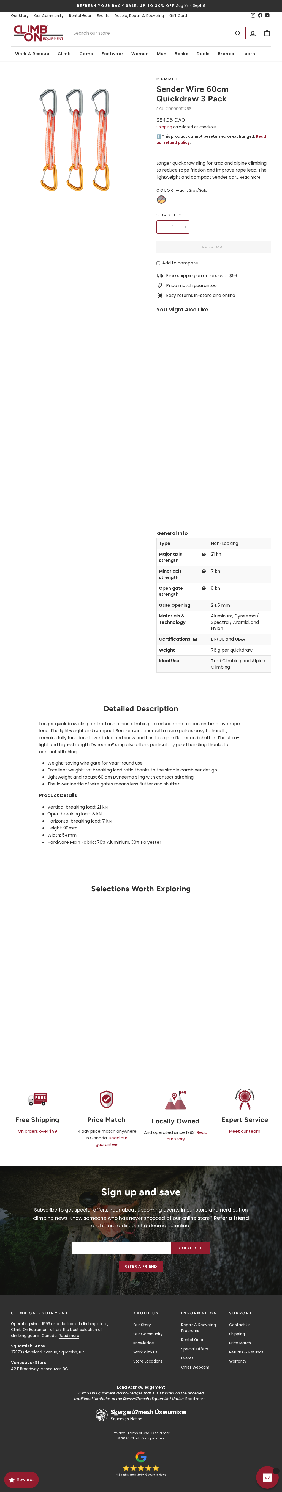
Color (181, 190)
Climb (64, 54)
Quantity (169, 215)
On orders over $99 (37, 1131)
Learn (248, 54)
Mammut (167, 79)
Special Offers (194, 1349)
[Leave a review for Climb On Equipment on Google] (141, 1463)
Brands (226, 54)
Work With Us (145, 1352)
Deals (203, 54)
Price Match (240, 1343)
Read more (250, 177)
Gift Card (178, 15)
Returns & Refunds (246, 1352)
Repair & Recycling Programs (198, 1328)
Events (103, 15)
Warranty (237, 1361)
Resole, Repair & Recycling (139, 15)
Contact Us (239, 1325)
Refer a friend (140, 1266)
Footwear (112, 54)
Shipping (164, 127)
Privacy (119, 1433)
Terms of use (138, 1433)
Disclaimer (160, 1433)
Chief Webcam (195, 1367)
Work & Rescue (32, 54)
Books (181, 54)
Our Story (20, 15)
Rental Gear (80, 15)
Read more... (196, 1398)
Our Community (49, 15)
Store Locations (147, 1361)
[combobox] (157, 33)
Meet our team (244, 1131)
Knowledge (143, 1343)
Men (161, 54)
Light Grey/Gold (161, 199)
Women (140, 54)
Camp (86, 54)
